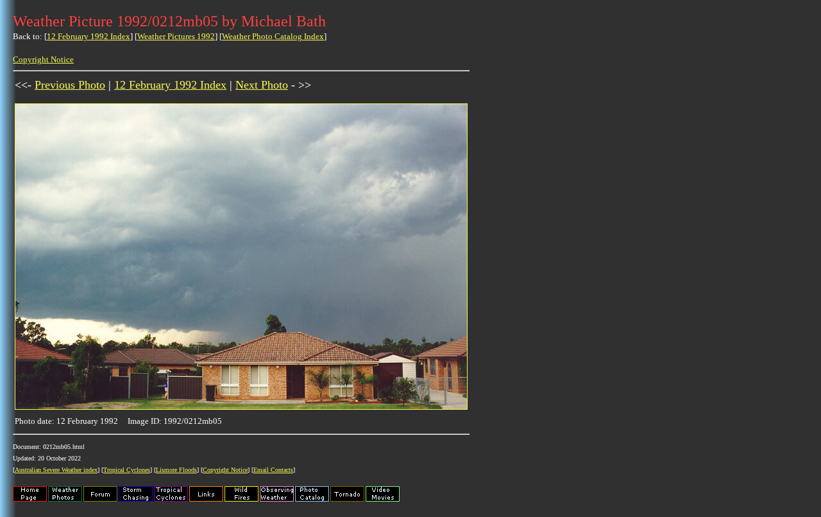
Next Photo (261, 84)
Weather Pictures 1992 (176, 36)
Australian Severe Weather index (56, 469)
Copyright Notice (43, 59)
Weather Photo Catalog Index (273, 36)
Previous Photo (70, 84)
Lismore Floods (176, 469)
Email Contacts (273, 469)
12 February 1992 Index (88, 36)
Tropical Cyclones (126, 469)
